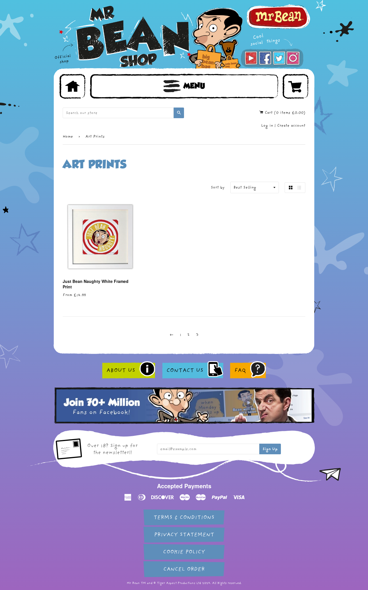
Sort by (218, 187)
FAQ (240, 370)
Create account (291, 125)
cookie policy (184, 551)
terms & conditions (184, 517)
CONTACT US (184, 370)
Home (68, 136)
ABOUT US (120, 370)
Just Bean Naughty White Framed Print (96, 284)
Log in (267, 125)
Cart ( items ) (284, 112)
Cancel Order (184, 569)
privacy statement (184, 534)
